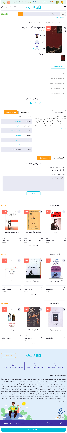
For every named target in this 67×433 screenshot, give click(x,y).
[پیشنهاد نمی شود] (40, 103)
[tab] (25, 112)
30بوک (64, 23)
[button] (3, 228)
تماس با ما (50, 423)
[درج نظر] (65, 31)
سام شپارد (31, 36)
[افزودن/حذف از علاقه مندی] (63, 211)
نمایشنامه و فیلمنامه (37, 23)
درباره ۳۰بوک (62, 423)
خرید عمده (35, 423)
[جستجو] (20, 14)
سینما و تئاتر (48, 23)
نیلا (33, 48)
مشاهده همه (4, 206)
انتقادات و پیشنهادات (19, 423)
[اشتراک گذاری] (65, 28)
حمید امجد (31, 42)
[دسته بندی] (65, 7)
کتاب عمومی (57, 23)
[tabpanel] (16, 133)
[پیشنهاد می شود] (36, 103)
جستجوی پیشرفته (60, 17)
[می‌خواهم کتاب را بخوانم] (31, 103)
